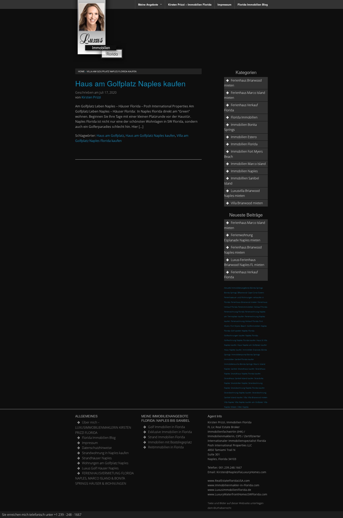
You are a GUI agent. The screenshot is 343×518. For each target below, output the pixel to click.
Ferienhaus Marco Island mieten (244, 95)
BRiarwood (242, 292)
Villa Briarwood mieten (247, 203)
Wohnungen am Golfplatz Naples (105, 463)
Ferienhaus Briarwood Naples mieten (243, 250)
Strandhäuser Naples (97, 458)
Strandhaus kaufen (246, 368)
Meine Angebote (148, 4)
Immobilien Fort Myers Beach (243, 154)
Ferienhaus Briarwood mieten (243, 83)
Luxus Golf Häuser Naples (100, 468)
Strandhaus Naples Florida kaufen (246, 373)
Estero (261, 292)
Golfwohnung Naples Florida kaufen (240, 340)
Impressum (224, 4)
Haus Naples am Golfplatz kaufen (252, 345)
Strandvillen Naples (239, 383)
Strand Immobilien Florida (166, 437)
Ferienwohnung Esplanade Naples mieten (242, 237)
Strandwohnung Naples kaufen (237, 392)
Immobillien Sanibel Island (241, 181)
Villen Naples (243, 406)
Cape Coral (252, 292)
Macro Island (259, 364)
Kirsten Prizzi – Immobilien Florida (189, 4)
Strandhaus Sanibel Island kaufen (238, 378)
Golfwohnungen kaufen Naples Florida (241, 335)
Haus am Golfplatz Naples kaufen (130, 83)
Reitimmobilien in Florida (166, 447)
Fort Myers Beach (238, 325)
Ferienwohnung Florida (234, 311)
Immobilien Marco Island (248, 164)
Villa (245, 397)
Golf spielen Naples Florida (242, 330)
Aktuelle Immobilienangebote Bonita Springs (243, 287)
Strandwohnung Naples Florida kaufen (248, 387)
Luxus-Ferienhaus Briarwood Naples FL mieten (244, 262)
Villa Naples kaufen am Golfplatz (249, 402)
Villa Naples (229, 402)
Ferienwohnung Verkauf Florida (244, 321)
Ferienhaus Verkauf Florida (241, 107)
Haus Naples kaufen (233, 349)
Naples (227, 368)
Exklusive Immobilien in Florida (170, 432)
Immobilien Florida (244, 144)
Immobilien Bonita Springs (240, 127)
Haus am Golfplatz (110, 135)
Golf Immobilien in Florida (166, 427)
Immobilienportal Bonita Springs (245, 354)
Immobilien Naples (244, 171)
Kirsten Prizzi (91, 97)
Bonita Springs (230, 292)
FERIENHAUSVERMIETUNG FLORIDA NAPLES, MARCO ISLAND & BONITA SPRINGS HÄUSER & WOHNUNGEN (104, 478)
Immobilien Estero (244, 137)
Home (81, 71)
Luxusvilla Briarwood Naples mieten (242, 193)
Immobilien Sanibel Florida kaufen (239, 359)
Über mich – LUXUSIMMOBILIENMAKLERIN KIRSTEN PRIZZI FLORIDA (103, 427)
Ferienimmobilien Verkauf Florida (252, 306)
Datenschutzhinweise (97, 448)
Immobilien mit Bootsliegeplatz (170, 442)
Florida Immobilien (244, 117)
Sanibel (234, 368)
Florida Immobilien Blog (253, 4)
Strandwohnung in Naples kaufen (105, 453)
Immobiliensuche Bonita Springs (238, 364)
